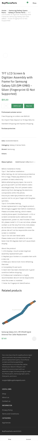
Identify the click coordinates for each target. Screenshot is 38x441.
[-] (3, 106)
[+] (9, 106)
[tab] (7, 162)
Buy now (29, 106)
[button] (34, 339)
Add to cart (17, 106)
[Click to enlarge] (5, 55)
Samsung (11, 149)
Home (4, 10)
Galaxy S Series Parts (16, 12)
